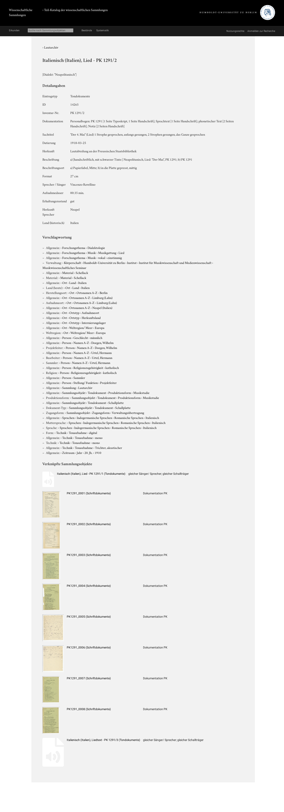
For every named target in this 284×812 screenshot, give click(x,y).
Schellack (82, 272)
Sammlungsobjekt (73, 392)
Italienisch (152, 417)
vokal (101, 257)
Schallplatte (116, 402)
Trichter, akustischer (108, 447)
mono (98, 437)
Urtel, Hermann (101, 352)
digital (93, 432)
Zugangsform (101, 412)
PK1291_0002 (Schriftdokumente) (89, 524)
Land (72, 282)
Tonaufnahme (78, 432)
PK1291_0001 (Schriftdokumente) (89, 493)
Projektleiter (108, 382)
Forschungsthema (73, 247)
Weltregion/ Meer (81, 327)
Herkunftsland (91, 317)
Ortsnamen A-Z (87, 292)
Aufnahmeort (90, 312)
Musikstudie (141, 392)
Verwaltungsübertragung (128, 412)
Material (67, 272)
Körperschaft (72, 262)
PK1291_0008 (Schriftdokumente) (89, 709)
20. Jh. (88, 452)
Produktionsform (119, 392)
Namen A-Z (81, 342)
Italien (82, 282)
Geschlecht (80, 337)
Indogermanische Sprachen (94, 417)
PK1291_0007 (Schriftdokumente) (89, 678)
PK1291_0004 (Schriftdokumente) (89, 585)
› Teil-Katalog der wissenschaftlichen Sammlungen (75, 9)
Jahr (79, 452)
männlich (96, 337)
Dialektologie (96, 247)
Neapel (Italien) (102, 307)
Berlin (103, 292)
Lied (121, 252)
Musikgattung (107, 252)
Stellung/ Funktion (85, 382)
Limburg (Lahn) (102, 297)
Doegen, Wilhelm (102, 342)
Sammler (79, 377)
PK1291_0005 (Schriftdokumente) (89, 616)
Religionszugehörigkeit (88, 367)
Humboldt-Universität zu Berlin (104, 262)
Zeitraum (68, 452)
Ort (64, 282)
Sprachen (68, 417)
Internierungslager (94, 322)
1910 (98, 452)
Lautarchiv (51, 47)
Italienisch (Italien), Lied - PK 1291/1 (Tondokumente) (91, 473)
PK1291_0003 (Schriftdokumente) (89, 555)
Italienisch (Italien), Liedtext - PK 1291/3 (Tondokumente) (103, 740)
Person (66, 337)
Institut (132, 262)
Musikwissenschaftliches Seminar (64, 267)
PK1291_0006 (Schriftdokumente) (89, 647)
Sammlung (69, 387)
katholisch (112, 367)
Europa (99, 327)
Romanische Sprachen (128, 417)
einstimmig (114, 257)
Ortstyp (74, 312)
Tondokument (97, 392)
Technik (61, 432)
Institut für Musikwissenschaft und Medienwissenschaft (175, 262)
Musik (92, 252)
